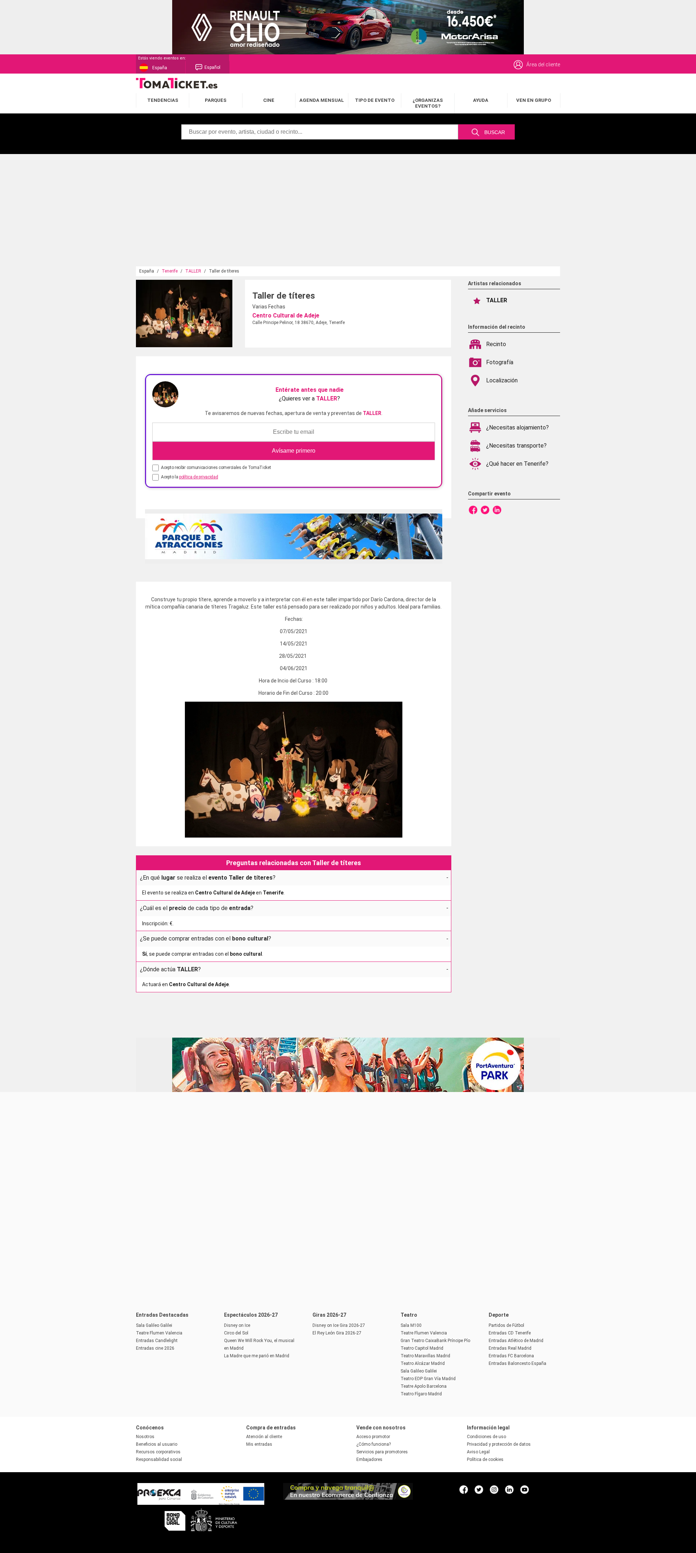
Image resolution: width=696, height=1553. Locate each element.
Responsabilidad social (159, 1459)
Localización (502, 380)
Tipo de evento (374, 100)
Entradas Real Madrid (510, 1348)
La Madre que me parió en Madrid (256, 1355)
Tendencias (162, 100)
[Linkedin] (497, 509)
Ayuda (480, 100)
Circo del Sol (236, 1333)
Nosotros (145, 1436)
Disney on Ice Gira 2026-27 (338, 1325)
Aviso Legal (478, 1451)
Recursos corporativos (158, 1451)
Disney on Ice (237, 1325)
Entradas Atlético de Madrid (516, 1340)
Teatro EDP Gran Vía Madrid (428, 1378)
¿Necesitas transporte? (516, 445)
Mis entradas (259, 1444)
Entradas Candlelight (157, 1340)
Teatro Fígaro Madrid (421, 1393)
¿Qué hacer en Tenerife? (517, 463)
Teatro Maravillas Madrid (425, 1355)
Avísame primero (293, 451)
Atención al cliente (264, 1436)
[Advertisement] (348, 212)
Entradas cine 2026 (155, 1348)
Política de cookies (485, 1459)
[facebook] (463, 1489)
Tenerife (170, 271)
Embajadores (369, 1459)
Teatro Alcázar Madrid (423, 1363)
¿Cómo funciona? (373, 1444)
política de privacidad (198, 476)
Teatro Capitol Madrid (422, 1348)
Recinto (496, 344)
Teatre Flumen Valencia (159, 1333)
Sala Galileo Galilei (154, 1325)
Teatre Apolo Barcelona (424, 1386)
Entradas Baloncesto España (517, 1363)
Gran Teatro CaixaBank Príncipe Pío (435, 1340)
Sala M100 (411, 1325)
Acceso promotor (373, 1436)
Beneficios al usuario (156, 1444)
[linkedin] (509, 1489)
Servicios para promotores (382, 1451)
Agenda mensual (321, 100)
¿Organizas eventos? (428, 103)
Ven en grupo (533, 100)
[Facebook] (473, 509)
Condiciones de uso (486, 1436)
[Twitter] (485, 509)
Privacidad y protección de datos (499, 1444)
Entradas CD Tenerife (510, 1333)
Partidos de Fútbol (506, 1325)
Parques (216, 100)
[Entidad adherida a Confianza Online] (348, 1498)
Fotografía (499, 362)
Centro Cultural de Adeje (285, 315)
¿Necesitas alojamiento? (517, 427)
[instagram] (494, 1489)
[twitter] (479, 1489)
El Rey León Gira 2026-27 (336, 1333)
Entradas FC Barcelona (511, 1355)
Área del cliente (543, 64)
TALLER (193, 271)
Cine (268, 100)
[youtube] (524, 1489)
